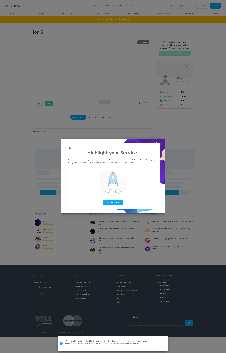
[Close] (70, 148)
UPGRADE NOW (113, 202)
